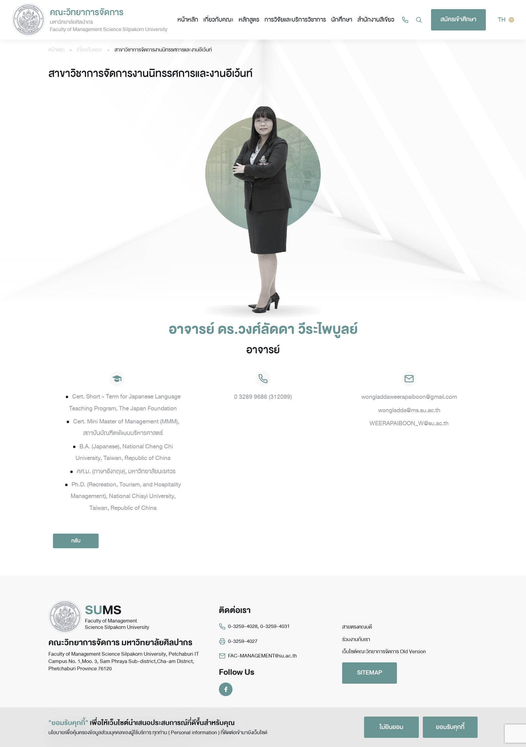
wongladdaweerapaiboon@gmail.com (409, 397)
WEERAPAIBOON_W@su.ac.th (409, 423)
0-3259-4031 (275, 626)
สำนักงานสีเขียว (375, 19)
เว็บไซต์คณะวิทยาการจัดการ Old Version (384, 651)
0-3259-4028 (243, 626)
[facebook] (226, 689)
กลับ (75, 541)
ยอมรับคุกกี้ (450, 727)
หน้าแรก (56, 50)
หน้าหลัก (187, 19)
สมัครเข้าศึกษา (458, 19)
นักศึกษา (341, 19)
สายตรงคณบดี (357, 627)
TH (502, 19)
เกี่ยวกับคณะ (218, 19)
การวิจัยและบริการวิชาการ (295, 19)
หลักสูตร (249, 19)
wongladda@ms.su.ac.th (409, 410)
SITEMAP (369, 673)
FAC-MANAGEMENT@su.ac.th (262, 656)
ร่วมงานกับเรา (356, 639)
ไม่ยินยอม (391, 727)
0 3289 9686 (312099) (263, 397)
